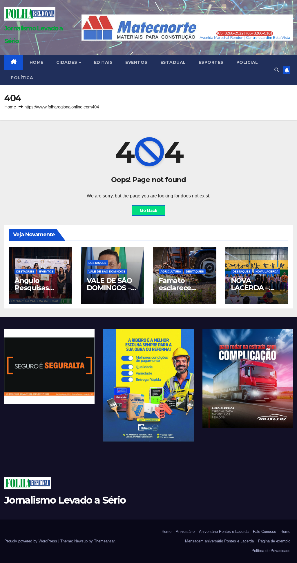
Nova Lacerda (267, 271)
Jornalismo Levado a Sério (65, 500)
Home (10, 106)
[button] (276, 70)
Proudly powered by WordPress (31, 541)
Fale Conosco (264, 531)
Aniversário (185, 531)
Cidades (67, 62)
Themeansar (104, 541)
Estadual (173, 62)
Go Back (148, 210)
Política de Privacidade (270, 551)
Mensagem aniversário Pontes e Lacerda (219, 541)
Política (22, 77)
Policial (247, 62)
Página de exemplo (274, 541)
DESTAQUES (25, 271)
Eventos (136, 62)
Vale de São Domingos (106, 271)
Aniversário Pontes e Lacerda (224, 531)
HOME (37, 62)
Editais (103, 62)
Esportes (211, 62)
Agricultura (170, 271)
